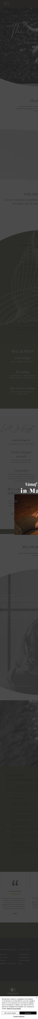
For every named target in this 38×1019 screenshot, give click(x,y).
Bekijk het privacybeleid (14, 1008)
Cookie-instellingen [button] (19, 1016)
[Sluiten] (35, 999)
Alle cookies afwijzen (10, 1013)
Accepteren (28, 1013)
